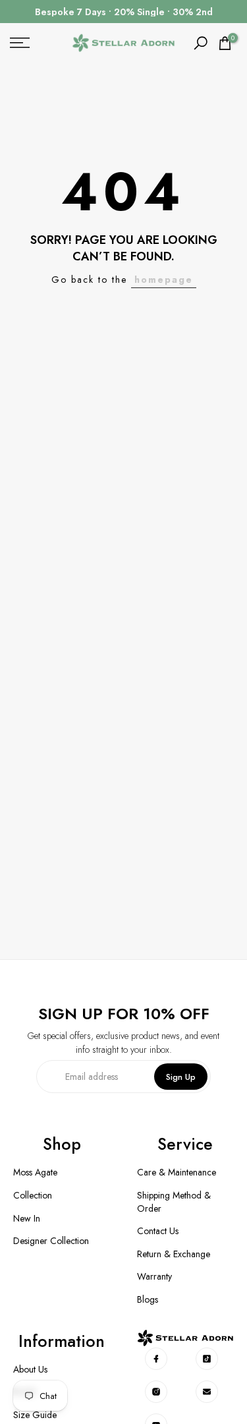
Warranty (154, 1276)
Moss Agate (35, 1172)
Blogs (147, 1299)
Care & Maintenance (176, 1172)
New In (26, 1218)
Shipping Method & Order (174, 1202)
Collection (32, 1195)
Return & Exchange (173, 1254)
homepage (163, 279)
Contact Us (157, 1231)
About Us (30, 1369)
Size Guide (35, 1415)
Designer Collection (51, 1241)
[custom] (156, 1359)
